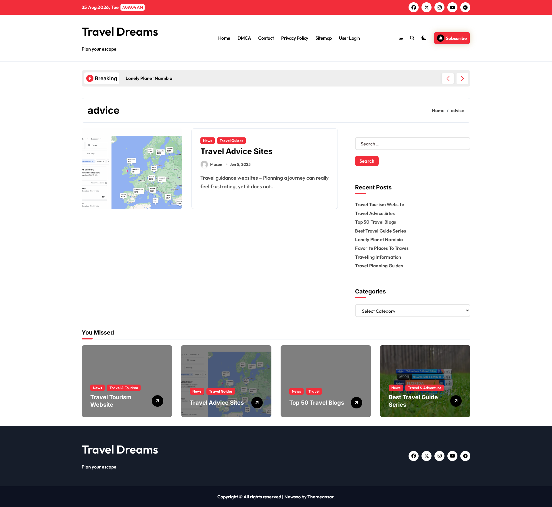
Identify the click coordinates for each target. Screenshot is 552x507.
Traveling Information (378, 257)
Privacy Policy (294, 38)
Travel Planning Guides (379, 265)
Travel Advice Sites (236, 151)
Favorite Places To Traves (382, 248)
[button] (462, 78)
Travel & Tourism (124, 387)
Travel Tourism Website (379, 204)
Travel (313, 391)
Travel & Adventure (424, 387)
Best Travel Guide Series (380, 231)
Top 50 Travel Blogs (375, 222)
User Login (349, 38)
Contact (266, 38)
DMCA (244, 38)
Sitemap (323, 38)
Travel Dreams (120, 31)
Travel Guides (231, 140)
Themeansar (320, 497)
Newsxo (292, 497)
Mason (216, 164)
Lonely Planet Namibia (379, 239)
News (207, 140)
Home (224, 38)
